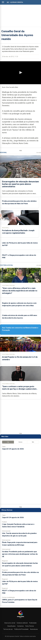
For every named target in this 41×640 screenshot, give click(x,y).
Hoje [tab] (8, 442)
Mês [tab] (33, 442)
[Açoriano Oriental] (20, 618)
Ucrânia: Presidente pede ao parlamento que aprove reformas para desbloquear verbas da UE (20, 554)
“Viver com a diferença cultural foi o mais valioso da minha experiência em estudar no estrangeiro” (19, 290)
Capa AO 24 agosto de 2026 (13, 449)
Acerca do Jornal (9, 623)
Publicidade (33, 623)
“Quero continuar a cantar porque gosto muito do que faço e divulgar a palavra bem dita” (19, 388)
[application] (20, 72)
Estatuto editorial (22, 623)
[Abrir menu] (3, 2)
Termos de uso (8, 629)
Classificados (11, 626)
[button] (20, 72)
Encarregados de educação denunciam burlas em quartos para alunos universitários (20, 184)
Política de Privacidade (21, 629)
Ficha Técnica (29, 626)
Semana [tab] (20, 442)
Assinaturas (34, 629)
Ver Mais (38, 152)
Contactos (20, 626)
